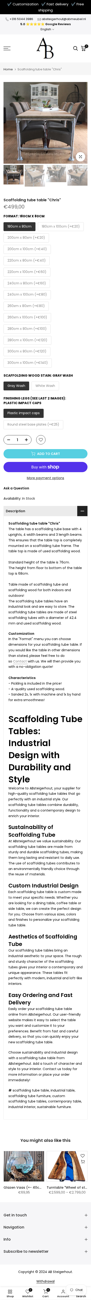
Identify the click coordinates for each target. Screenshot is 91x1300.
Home (8, 69)
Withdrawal (45, 1281)
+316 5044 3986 (21, 19)
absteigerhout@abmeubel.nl (64, 19)
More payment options (45, 478)
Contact (20, 661)
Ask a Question (16, 488)
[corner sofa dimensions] (27, 661)
